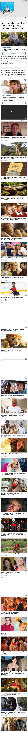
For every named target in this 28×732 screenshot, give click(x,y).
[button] (26, 18)
